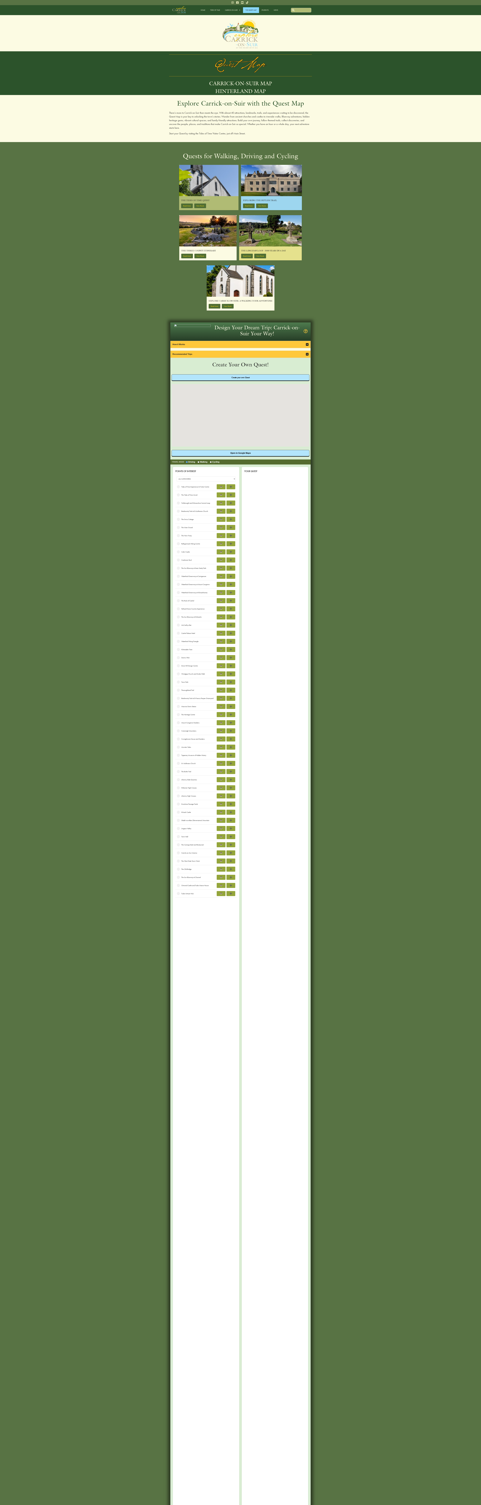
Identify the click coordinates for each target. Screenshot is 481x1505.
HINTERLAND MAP (240, 91)
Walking (203, 462)
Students (265, 10)
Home (203, 10)
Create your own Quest (240, 377)
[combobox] (301, 10)
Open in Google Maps (240, 453)
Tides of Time (215, 10)
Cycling (215, 462)
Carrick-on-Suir (231, 10)
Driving (191, 462)
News (276, 10)
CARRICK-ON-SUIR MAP (240, 83)
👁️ (221, 487)
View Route (200, 206)
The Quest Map (251, 10)
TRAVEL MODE (178, 462)
